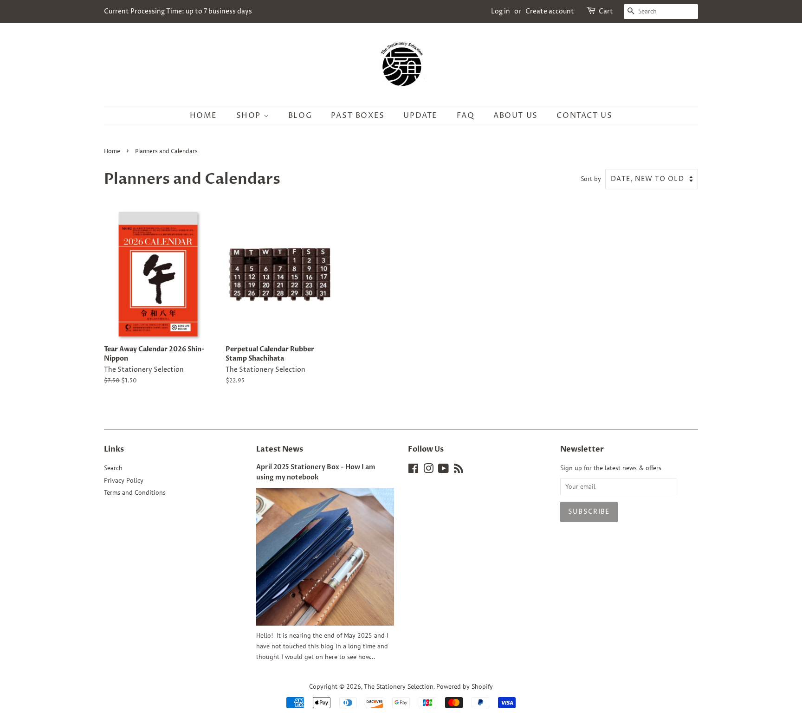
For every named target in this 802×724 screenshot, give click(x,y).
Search (113, 468)
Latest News (279, 449)
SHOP (250, 115)
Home (203, 115)
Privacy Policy (123, 480)
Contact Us (584, 115)
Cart (606, 11)
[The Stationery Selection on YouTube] (443, 470)
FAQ (466, 115)
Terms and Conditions (135, 492)
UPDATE (420, 115)
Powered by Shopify (464, 686)
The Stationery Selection (398, 686)
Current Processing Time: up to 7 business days (178, 11)
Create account (549, 11)
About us (515, 115)
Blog (300, 115)
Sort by (591, 178)
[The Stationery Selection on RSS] (458, 470)
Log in (500, 11)
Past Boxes (358, 115)
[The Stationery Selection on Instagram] (428, 470)
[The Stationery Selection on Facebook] (413, 470)
